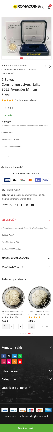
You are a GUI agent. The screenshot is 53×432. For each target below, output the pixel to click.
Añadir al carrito (26, 428)
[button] (20, 333)
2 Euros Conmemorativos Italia (16, 198)
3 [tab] (27, 58)
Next (48, 38)
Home (4, 65)
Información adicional (16, 258)
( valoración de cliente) (26, 100)
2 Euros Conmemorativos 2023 (29, 194)
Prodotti (13, 65)
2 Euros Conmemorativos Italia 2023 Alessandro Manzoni (21, 314)
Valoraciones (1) (12, 266)
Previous (5, 38)
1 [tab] (21, 58)
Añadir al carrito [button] (5, 326)
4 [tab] (30, 58)
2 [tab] (25, 58)
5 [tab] (32, 58)
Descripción (8, 219)
